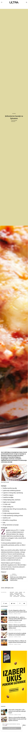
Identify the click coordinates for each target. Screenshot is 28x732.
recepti (11, 595)
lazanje (11, 593)
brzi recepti (12, 592)
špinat (18, 595)
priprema (17, 594)
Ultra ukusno (22, 596)
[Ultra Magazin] (14, 2)
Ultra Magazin (14, 120)
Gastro (11, 575)
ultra (11, 596)
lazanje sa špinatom (18, 593)
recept (21, 594)
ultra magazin (16, 596)
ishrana (20, 592)
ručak (15, 595)
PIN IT (15, 472)
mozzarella (12, 594)
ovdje (5, 725)
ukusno (22, 595)
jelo (24, 592)
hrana (16, 592)
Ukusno (14, 113)
